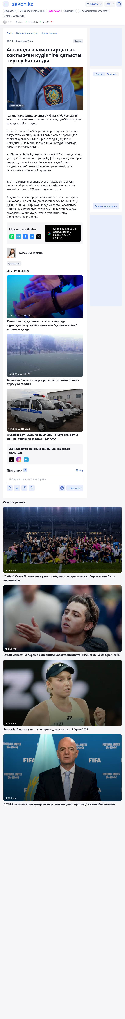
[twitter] (38, 236)
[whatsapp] (12, 236)
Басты (10, 33)
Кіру (81, 470)
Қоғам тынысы (49, 33)
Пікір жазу (75, 488)
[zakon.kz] (22, 4)
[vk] (32, 236)
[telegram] (18, 236)
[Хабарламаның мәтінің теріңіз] (45, 479)
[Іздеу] (119, 4)
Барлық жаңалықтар (27, 33)
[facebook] (25, 236)
